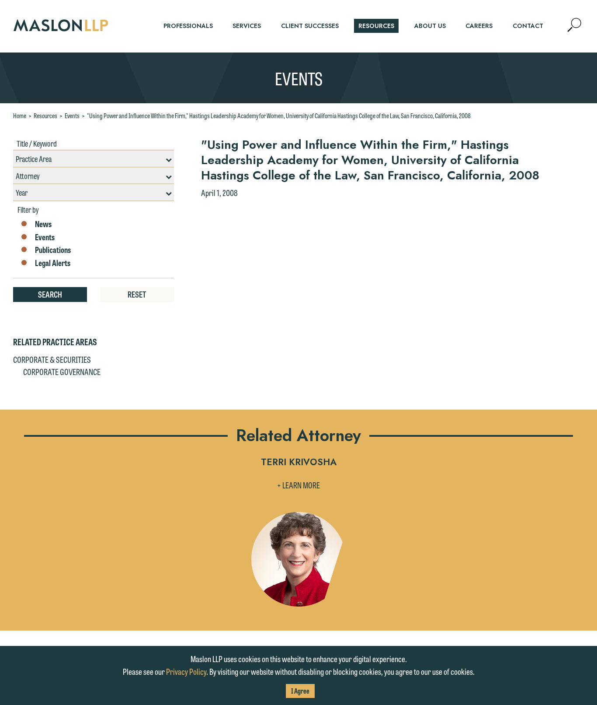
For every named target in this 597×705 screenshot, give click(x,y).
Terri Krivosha (299, 463)
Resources (45, 115)
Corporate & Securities (52, 359)
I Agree (300, 691)
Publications (53, 250)
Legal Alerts (52, 263)
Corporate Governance (62, 371)
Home (19, 115)
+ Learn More (298, 485)
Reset (137, 294)
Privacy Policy (186, 671)
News (43, 224)
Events (72, 115)
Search (50, 294)
